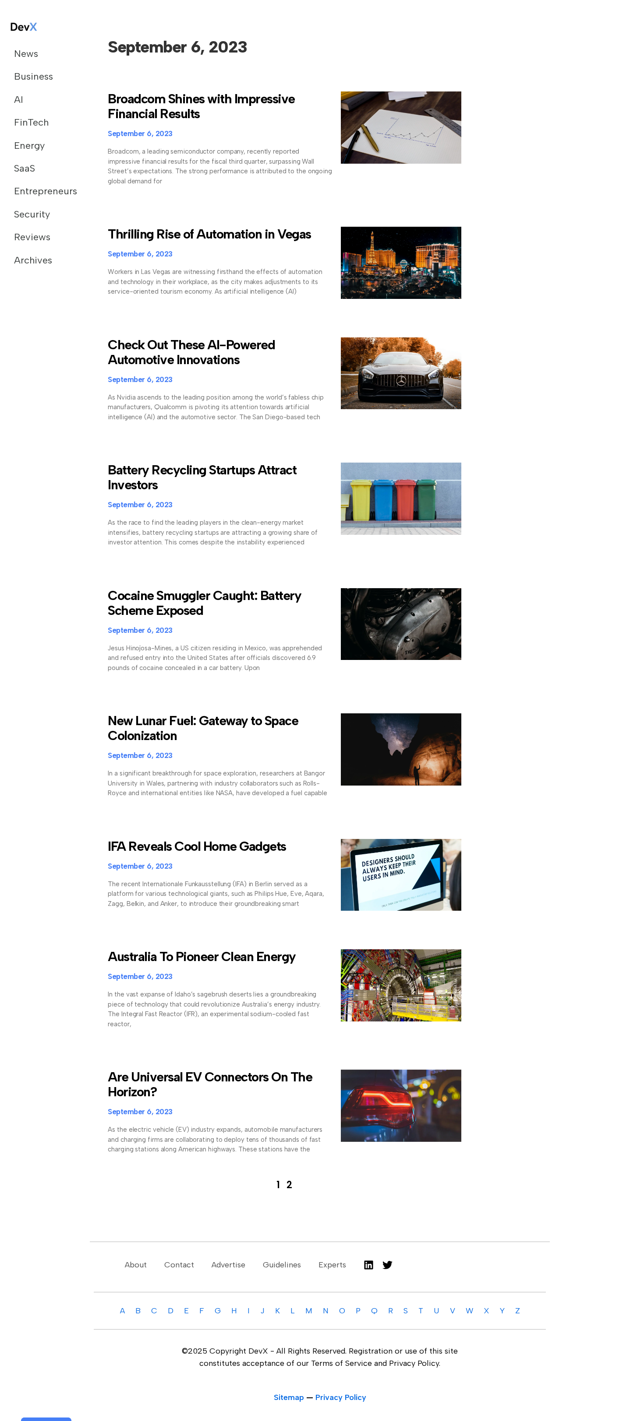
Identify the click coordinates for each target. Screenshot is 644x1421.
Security (32, 214)
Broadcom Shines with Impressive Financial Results (201, 106)
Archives (33, 260)
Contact (179, 1265)
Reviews (32, 237)
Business (33, 76)
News (26, 54)
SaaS (24, 168)
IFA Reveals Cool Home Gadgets (197, 846)
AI (18, 99)
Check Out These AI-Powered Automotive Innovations (191, 352)
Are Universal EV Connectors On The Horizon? (210, 1084)
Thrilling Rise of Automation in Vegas (209, 234)
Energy (29, 145)
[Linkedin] (369, 1265)
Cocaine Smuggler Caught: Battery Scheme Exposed (204, 602)
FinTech (31, 122)
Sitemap (289, 1397)
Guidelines (282, 1265)
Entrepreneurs (41, 191)
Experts (332, 1265)
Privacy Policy (340, 1397)
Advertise (228, 1265)
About (136, 1265)
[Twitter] (387, 1265)
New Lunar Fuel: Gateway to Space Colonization (203, 728)
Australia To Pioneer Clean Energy (202, 956)
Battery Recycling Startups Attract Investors (202, 477)
